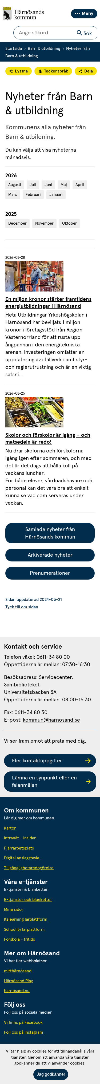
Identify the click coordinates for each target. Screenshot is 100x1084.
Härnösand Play (18, 981)
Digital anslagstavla (21, 858)
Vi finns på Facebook (23, 1022)
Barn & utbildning (44, 48)
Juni (48, 185)
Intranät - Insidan (20, 838)
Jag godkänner (51, 1074)
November (44, 223)
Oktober (69, 223)
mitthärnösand (42, 971)
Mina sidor (13, 909)
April (79, 185)
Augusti (14, 185)
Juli (33, 185)
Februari (33, 195)
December (17, 223)
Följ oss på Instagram (23, 1032)
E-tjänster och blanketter (28, 899)
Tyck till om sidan (21, 607)
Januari (56, 195)
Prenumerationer (50, 573)
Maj (64, 185)
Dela (88, 71)
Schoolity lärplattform (24, 929)
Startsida (13, 48)
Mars (12, 195)
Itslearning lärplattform (25, 919)
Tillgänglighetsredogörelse (29, 868)
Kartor (10, 828)
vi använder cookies (66, 1063)
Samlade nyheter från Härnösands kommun (50, 533)
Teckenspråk (56, 71)
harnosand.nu (41, 990)
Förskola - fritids (19, 939)
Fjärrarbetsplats (19, 848)
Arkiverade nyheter (50, 555)
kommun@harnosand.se (51, 720)
